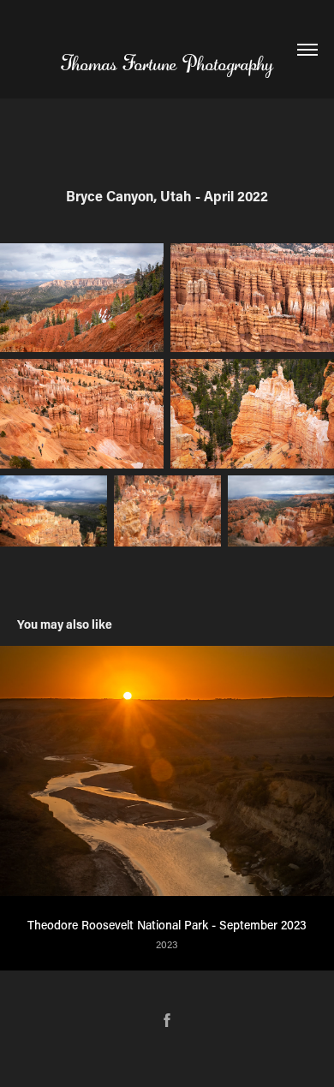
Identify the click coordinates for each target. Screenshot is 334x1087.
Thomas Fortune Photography (167, 64)
